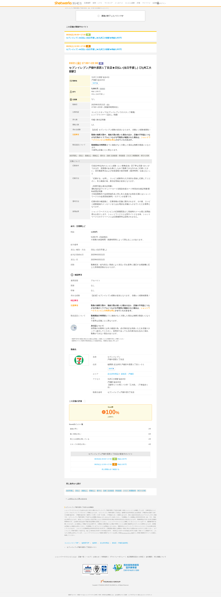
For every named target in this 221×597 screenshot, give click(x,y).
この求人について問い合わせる (77, 499)
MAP (94, 83)
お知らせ (96, 557)
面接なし (85, 491)
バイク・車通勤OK (129, 491)
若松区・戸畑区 (127, 374)
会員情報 (156, 3)
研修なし (92, 491)
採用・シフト (97, 3)
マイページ (146, 3)
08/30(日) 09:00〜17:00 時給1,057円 (110, 459)
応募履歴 (87, 3)
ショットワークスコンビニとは (65, 557)
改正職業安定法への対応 (135, 557)
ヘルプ (88, 557)
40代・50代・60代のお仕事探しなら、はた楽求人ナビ (109, 594)
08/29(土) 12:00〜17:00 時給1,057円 (110, 464)
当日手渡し (70, 491)
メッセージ (119, 3)
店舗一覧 (81, 557)
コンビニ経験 (130, 3)
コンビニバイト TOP (128, 533)
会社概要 (149, 557)
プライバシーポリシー (117, 557)
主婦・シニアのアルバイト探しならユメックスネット (138, 594)
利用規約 (105, 557)
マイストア (109, 3)
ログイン (162, 3)
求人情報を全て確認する (110, 469)
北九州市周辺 (113, 374)
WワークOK (142, 491)
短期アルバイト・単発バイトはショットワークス (81, 594)
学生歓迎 (118, 491)
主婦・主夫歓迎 (108, 491)
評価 (138, 3)
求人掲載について (160, 557)
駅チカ (99, 491)
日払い (77, 491)
